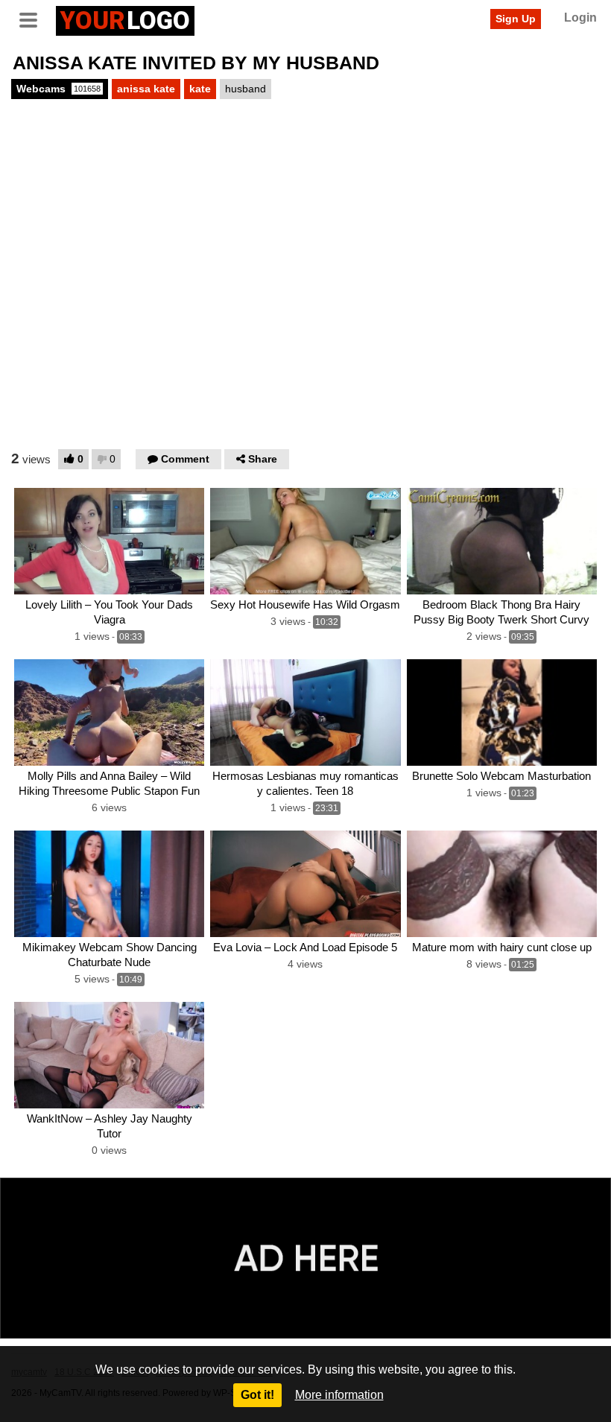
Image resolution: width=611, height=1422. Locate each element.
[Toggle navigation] (33, 18)
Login (580, 17)
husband (245, 89)
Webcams (58, 89)
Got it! (257, 1394)
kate (200, 89)
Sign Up (516, 19)
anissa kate (146, 89)
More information (339, 1394)
